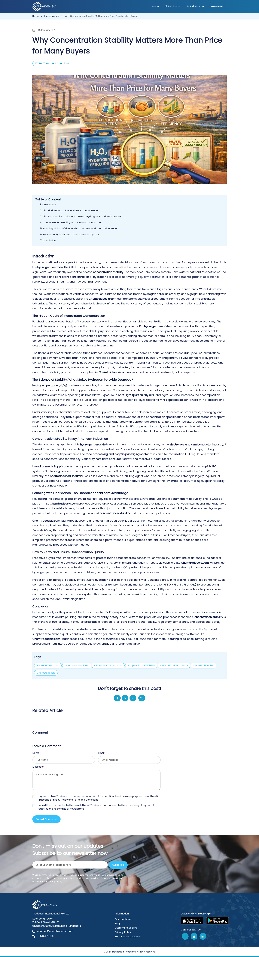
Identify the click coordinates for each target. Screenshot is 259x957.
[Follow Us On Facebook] (185, 936)
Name (36, 753)
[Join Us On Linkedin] (202, 936)
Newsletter (217, 6)
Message (38, 766)
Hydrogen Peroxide (48, 665)
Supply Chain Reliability (141, 665)
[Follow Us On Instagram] (194, 936)
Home (155, 6)
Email (102, 753)
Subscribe (118, 865)
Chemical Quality (204, 665)
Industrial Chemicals (77, 665)
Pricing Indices (52, 16)
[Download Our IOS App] (192, 920)
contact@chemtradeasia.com (55, 931)
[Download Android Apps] (217, 920)
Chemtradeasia (46, 672)
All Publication (173, 6)
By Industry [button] (193, 6)
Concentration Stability (174, 665)
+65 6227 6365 (45, 936)
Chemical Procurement (108, 665)
